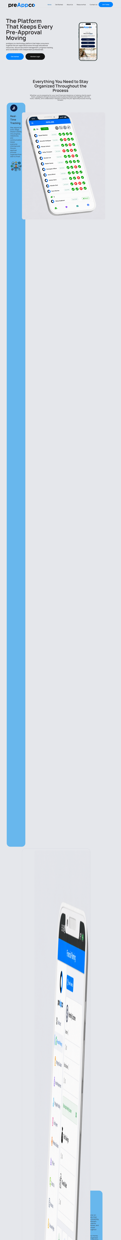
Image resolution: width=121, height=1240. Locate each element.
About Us (70, 5)
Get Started (59, 5)
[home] (22, 4)
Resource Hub (81, 5)
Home (49, 5)
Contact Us (93, 5)
